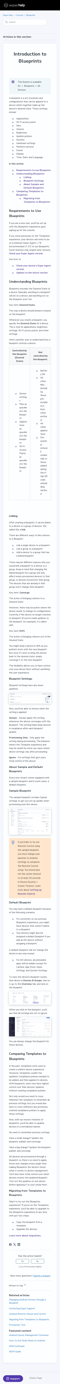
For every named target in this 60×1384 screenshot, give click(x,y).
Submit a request (41, 1275)
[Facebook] (10, 1244)
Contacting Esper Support (22, 1308)
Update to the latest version (32, 272)
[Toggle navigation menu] (52, 5)
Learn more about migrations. (25, 1235)
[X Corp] (14, 1244)
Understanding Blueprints (30, 173)
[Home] (15, 5)
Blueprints (30, 15)
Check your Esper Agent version (26, 253)
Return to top (16, 1285)
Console (19, 15)
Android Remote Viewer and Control (27, 1313)
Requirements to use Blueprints (33, 170)
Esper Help (8, 15)
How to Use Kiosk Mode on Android (27, 1340)
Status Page (35, 1378)
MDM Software (17, 1346)
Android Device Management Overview (29, 1335)
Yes (22, 1261)
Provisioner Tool (17, 1324)
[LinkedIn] (18, 1244)
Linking (27, 177)
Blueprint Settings (34, 180)
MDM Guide (15, 1351)
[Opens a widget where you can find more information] (13, 1379)
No (37, 1261)
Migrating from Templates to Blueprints (29, 1319)
